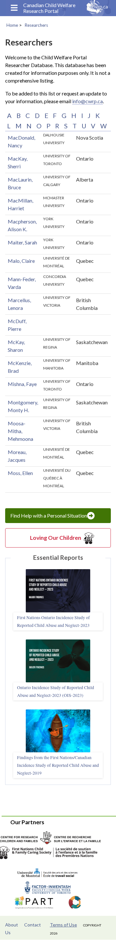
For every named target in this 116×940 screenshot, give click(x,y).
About (11, 924)
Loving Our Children (55, 537)
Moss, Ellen (20, 473)
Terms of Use (63, 924)
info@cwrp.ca (87, 101)
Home (12, 25)
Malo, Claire (21, 261)
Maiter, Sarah (22, 242)
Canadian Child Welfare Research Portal (49, 8)
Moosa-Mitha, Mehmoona (20, 431)
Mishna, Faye (22, 384)
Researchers (36, 25)
